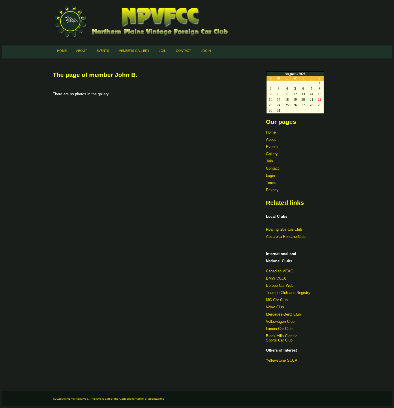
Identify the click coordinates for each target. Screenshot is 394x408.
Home (62, 50)
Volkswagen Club (280, 321)
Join (162, 50)
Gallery (272, 154)
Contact (183, 50)
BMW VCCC (276, 278)
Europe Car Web (279, 285)
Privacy (272, 190)
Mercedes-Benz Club (283, 314)
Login (206, 50)
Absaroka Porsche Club (285, 236)
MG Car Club (277, 300)
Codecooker (127, 398)
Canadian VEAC (279, 271)
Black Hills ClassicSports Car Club (281, 338)
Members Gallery (134, 50)
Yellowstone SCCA (281, 360)
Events (103, 50)
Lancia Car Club (279, 329)
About (81, 50)
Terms (271, 183)
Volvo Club (275, 307)
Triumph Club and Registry (288, 293)
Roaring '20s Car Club (284, 229)
